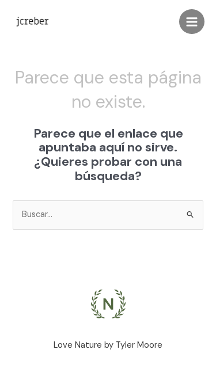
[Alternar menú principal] (191, 22)
